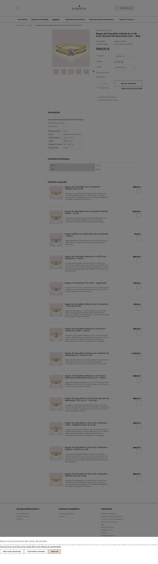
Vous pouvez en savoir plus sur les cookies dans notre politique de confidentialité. (30, 547)
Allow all (54, 551)
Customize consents (36, 551)
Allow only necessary (12, 551)
